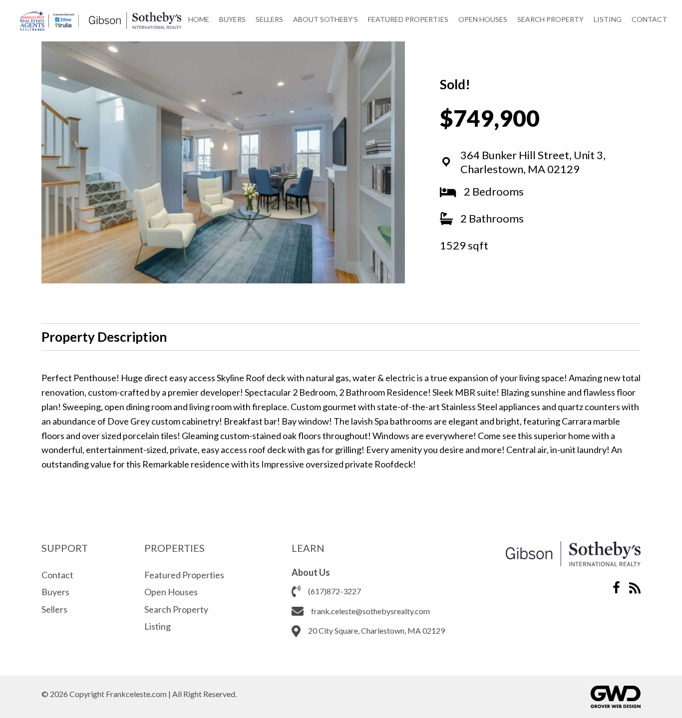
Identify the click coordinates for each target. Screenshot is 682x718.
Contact (57, 574)
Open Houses (171, 591)
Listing (157, 626)
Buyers (55, 591)
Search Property (176, 609)
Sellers (54, 609)
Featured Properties (184, 574)
